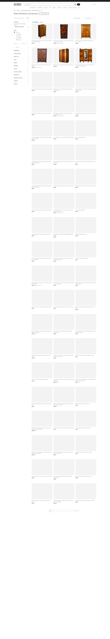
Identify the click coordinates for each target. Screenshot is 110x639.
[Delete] (38, 22)
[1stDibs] (17, 4)
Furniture (39, 7)
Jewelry (54, 7)
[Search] (27, 18)
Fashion (65, 7)
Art (50, 7)
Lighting (46, 7)
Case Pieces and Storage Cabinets (26, 10)
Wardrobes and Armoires (36, 10)
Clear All (41, 22)
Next (76, 510)
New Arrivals (33, 7)
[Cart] (95, 4)
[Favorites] (93, 4)
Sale (79, 7)
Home (15, 10)
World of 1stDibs (73, 7)
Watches (60, 7)
